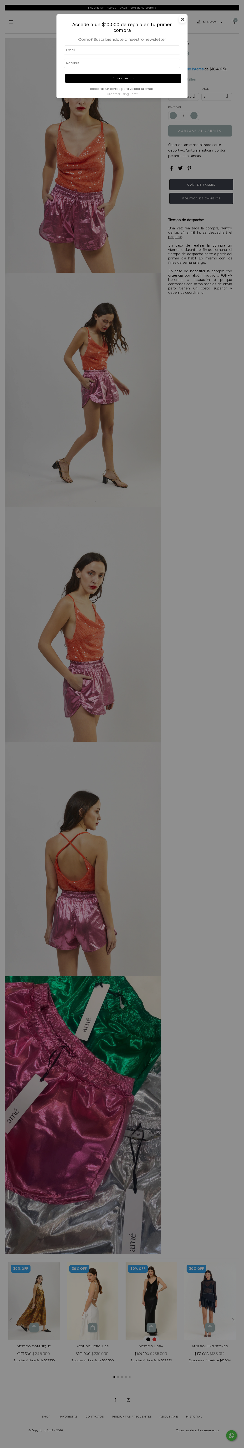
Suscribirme (123, 78)
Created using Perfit (122, 94)
